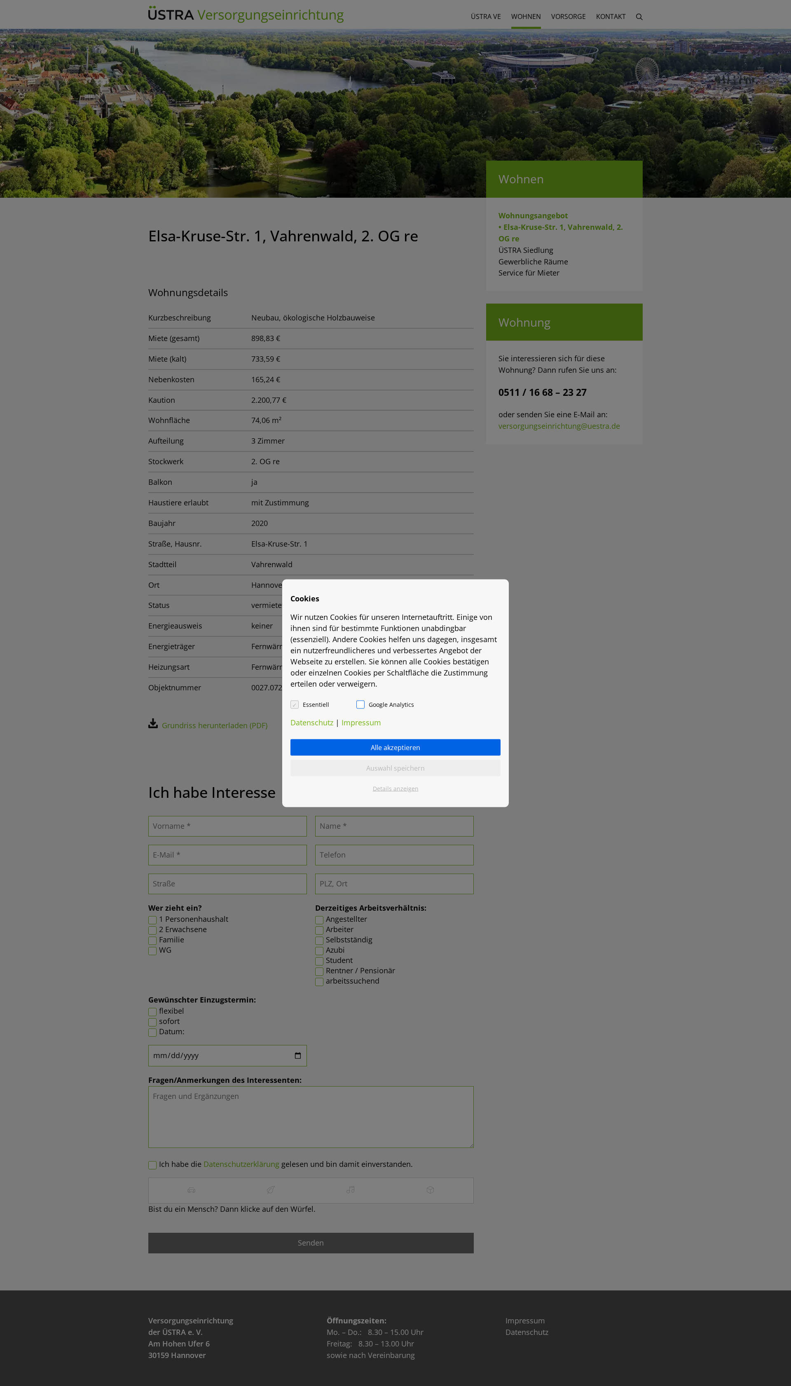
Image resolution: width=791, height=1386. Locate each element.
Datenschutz (311, 722)
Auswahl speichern (395, 767)
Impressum (361, 722)
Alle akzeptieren (395, 747)
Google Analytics (391, 704)
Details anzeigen (396, 788)
